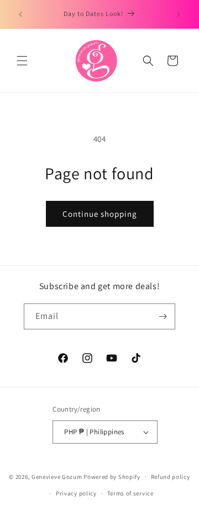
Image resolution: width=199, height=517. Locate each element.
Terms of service (130, 493)
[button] (22, 61)
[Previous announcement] (20, 14)
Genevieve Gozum (57, 476)
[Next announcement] (178, 14)
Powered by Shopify (111, 476)
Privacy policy (76, 493)
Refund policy (170, 477)
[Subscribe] (162, 316)
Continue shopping (99, 214)
